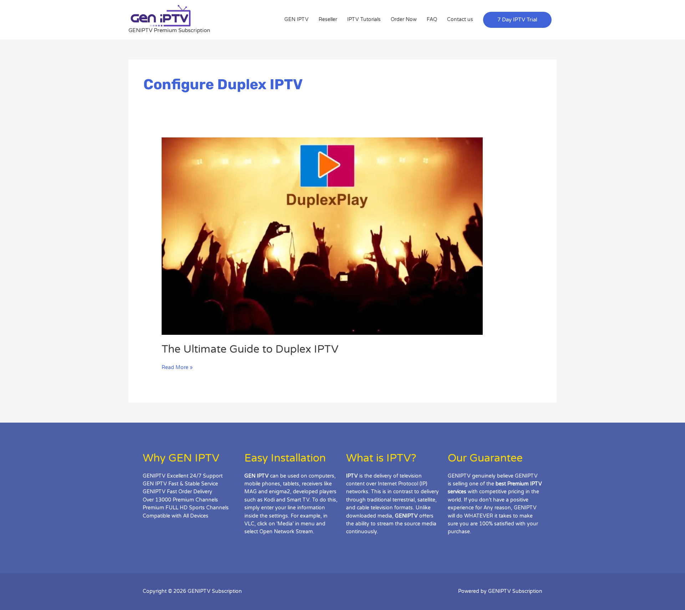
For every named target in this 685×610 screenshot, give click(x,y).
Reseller (328, 19)
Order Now (404, 19)
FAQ (432, 19)
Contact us (460, 19)
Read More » (177, 367)
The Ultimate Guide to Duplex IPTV (250, 349)
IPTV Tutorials (364, 19)
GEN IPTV (296, 19)
